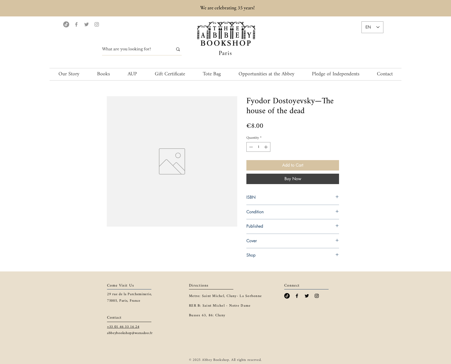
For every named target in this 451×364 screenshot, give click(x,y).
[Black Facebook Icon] (297, 296)
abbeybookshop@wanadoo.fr (130, 333)
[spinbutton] (258, 146)
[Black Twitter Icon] (307, 296)
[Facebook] (76, 24)
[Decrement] (250, 146)
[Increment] (266, 146)
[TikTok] (66, 24)
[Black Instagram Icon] (316, 296)
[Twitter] (87, 24)
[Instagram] (97, 24)
